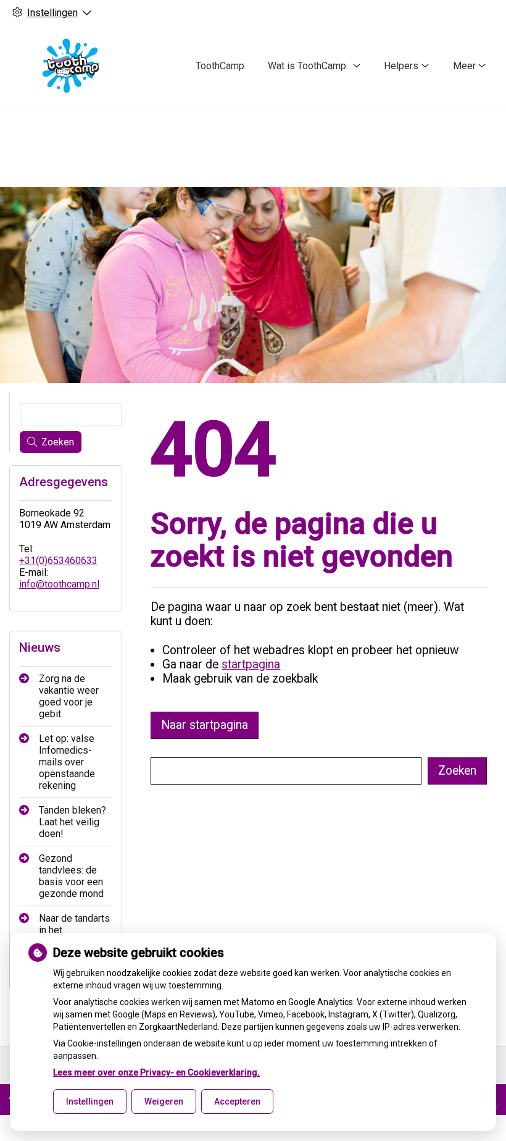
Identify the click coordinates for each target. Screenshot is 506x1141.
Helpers (401, 66)
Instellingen (90, 1101)
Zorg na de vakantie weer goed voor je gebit (69, 696)
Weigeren (163, 1101)
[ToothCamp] (70, 65)
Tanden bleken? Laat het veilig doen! (72, 822)
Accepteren (237, 1101)
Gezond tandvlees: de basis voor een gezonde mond (71, 876)
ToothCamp (220, 66)
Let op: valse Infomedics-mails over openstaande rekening (67, 762)
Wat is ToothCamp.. (309, 66)
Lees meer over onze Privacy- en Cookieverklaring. (156, 1072)
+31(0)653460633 (58, 560)
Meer (464, 66)
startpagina (251, 664)
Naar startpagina (204, 725)
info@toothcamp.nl (59, 584)
